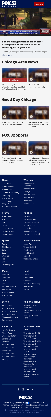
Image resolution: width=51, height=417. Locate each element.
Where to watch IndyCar (30, 350)
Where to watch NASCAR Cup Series (31, 345)
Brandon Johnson (31, 231)
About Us (7, 326)
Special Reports (8, 198)
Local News (6, 183)
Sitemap (5, 359)
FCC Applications (8, 356)
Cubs (4, 253)
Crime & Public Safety (10, 192)
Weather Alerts (29, 189)
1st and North (7, 305)
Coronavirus (28, 277)
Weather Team (30, 194)
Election (27, 216)
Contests (5, 342)
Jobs (3, 283)
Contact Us (6, 339)
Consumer (6, 277)
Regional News (32, 301)
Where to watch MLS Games (32, 375)
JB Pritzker (28, 228)
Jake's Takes (28, 244)
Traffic (5, 212)
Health (27, 271)
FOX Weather (29, 203)
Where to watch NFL (32, 333)
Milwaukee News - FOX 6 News (31, 306)
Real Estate (6, 289)
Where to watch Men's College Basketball (30, 356)
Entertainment (32, 240)
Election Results (30, 219)
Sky (3, 262)
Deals (4, 280)
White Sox (6, 256)
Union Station (7, 234)
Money (6, 271)
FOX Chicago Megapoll (7, 202)
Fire (3, 259)
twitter (28, 389)
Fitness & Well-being (32, 283)
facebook (18, 389)
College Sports (8, 265)
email (33, 389)
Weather (28, 180)
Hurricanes (28, 200)
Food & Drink (29, 253)
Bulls (4, 250)
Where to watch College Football (30, 337)
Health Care (28, 286)
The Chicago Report (31, 222)
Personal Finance (9, 286)
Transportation (8, 216)
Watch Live (39, 4)
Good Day (6, 195)
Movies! (27, 256)
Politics (28, 212)
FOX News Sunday (9, 206)
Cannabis (27, 280)
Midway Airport (8, 231)
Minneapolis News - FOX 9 (31, 316)
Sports (5, 240)
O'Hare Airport (7, 228)
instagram (23, 389)
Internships (6, 350)
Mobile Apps (7, 333)
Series (5, 301)
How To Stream (8, 330)
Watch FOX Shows (31, 259)
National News (8, 186)
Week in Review (8, 308)
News (5, 180)
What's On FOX (30, 247)
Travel (4, 219)
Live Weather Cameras (29, 184)
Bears (4, 244)
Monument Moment (10, 317)
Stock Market (7, 295)
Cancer (26, 274)
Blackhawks (6, 247)
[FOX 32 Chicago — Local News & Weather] (9, 4)
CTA (3, 222)
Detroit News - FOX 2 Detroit (32, 311)
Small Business (8, 292)
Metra (4, 225)
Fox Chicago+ (29, 250)
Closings (27, 191)
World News (7, 189)
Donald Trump (29, 225)
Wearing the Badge (9, 311)
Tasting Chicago (8, 314)
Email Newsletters (9, 336)
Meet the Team (8, 345)
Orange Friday (7, 320)
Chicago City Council (32, 234)
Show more (7, 55)
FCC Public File (8, 353)
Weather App (29, 197)
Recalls (26, 289)
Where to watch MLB (32, 341)
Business (5, 274)
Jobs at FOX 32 (8, 348)
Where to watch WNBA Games (30, 370)
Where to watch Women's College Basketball (31, 364)
